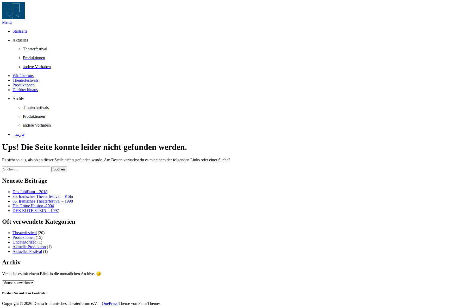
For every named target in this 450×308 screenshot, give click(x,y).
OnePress (109, 303)
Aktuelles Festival (27, 251)
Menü (7, 22)
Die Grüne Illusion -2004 (33, 206)
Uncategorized (24, 242)
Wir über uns (23, 75)
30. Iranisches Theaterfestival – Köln (42, 196)
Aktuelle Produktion (29, 247)
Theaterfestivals (25, 80)
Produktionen (23, 85)
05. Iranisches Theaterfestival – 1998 (42, 201)
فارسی (18, 134)
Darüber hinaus (25, 89)
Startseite (19, 31)
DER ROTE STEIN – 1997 (35, 210)
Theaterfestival (24, 232)
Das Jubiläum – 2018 (29, 191)
